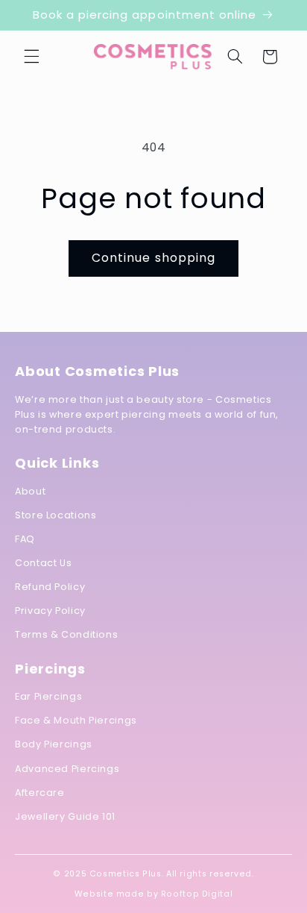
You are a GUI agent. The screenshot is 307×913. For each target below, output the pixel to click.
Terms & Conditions (66, 634)
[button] (31, 57)
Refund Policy (50, 586)
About (30, 491)
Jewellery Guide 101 (65, 816)
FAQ (25, 539)
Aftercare (40, 792)
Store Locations (55, 515)
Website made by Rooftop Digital (154, 894)
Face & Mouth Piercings (76, 720)
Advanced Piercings (67, 768)
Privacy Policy (50, 610)
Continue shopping (153, 257)
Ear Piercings (48, 696)
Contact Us (43, 562)
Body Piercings (53, 744)
